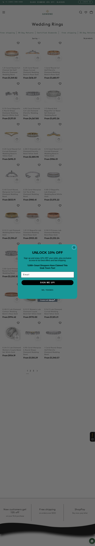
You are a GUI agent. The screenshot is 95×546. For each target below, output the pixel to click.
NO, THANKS (47, 290)
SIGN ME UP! (47, 282)
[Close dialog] (74, 247)
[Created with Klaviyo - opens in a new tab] (47, 300)
